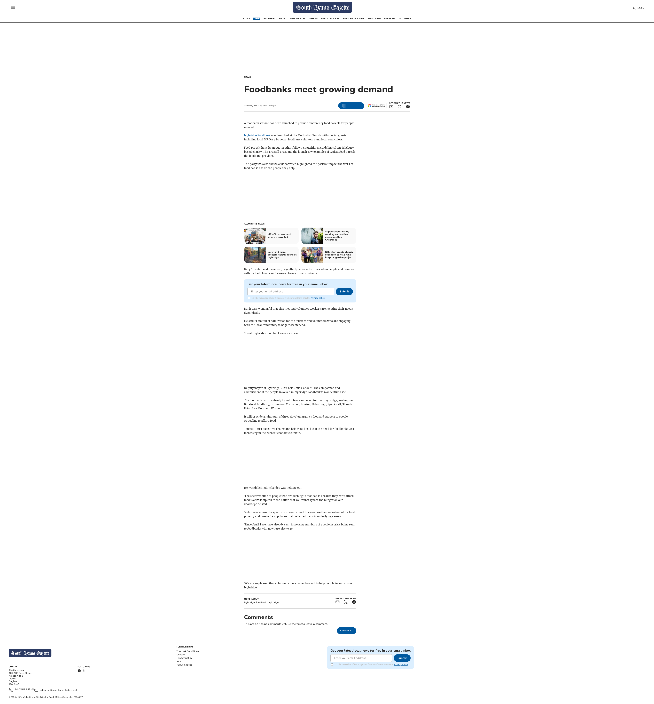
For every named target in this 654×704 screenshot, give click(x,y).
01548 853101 (26, 689)
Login (640, 8)
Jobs (178, 661)
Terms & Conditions (187, 651)
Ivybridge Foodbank (257, 135)
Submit (344, 291)
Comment (346, 630)
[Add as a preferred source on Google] (376, 106)
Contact (180, 654)
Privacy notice (318, 298)
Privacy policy (184, 658)
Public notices (184, 664)
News (247, 77)
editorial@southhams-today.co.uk (58, 690)
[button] (13, 7)
